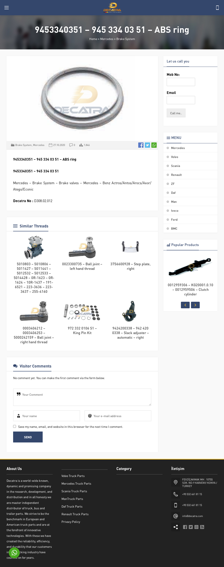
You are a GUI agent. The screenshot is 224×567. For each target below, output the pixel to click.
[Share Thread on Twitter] (147, 145)
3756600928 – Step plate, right (130, 266)
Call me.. (176, 113)
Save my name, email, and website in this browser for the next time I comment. (70, 426)
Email (171, 92)
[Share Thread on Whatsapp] (154, 145)
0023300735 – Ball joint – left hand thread (82, 266)
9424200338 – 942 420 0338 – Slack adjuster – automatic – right (130, 333)
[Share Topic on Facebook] (141, 145)
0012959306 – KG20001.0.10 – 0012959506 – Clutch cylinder (190, 289)
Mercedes (106, 39)
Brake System (125, 39)
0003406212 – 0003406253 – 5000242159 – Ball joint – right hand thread (34, 335)
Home (93, 39)
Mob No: (173, 74)
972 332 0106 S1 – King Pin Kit (82, 330)
